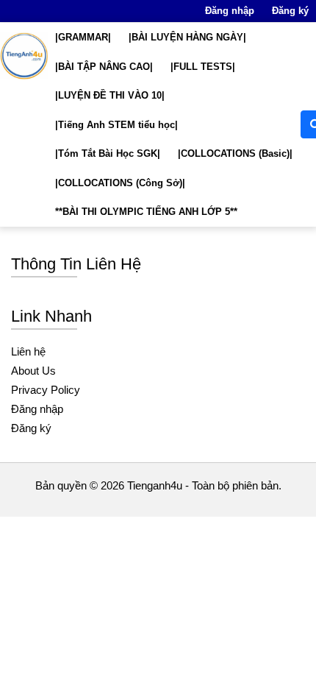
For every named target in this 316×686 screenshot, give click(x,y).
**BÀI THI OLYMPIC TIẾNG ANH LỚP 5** (146, 211)
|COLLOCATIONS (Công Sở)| (120, 182)
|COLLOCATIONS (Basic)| (235, 153)
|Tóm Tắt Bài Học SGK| (107, 153)
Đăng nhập (229, 10)
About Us (33, 370)
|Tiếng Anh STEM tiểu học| (116, 124)
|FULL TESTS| (202, 66)
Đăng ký (290, 10)
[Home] (24, 56)
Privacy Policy (45, 389)
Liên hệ (28, 351)
